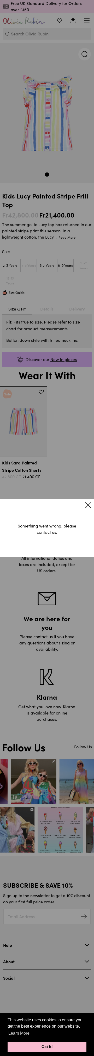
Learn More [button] (19, 1033)
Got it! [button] (47, 1047)
